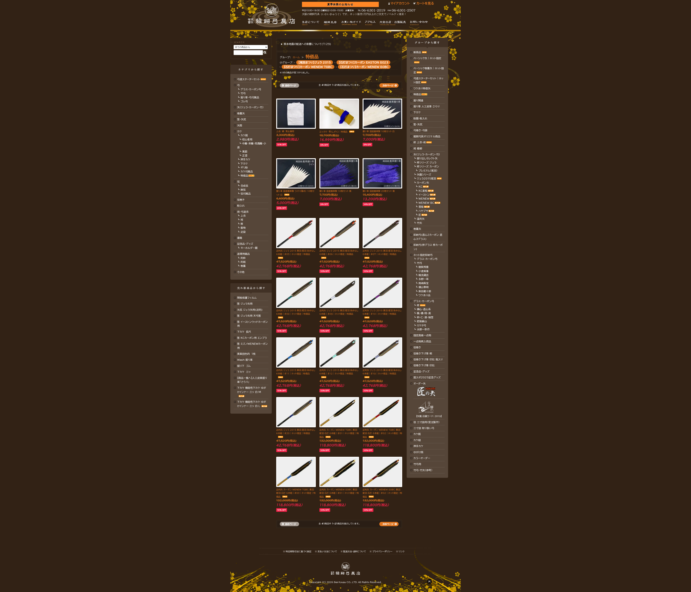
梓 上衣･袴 (420, 142)
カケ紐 (417, 440)
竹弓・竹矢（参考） (423, 470)
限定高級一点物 (422, 335)
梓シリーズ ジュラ (426, 162)
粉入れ (241, 205)
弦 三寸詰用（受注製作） (427, 422)
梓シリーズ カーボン (428, 166)
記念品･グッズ (422, 371)
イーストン (424, 194)
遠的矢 (420, 219)
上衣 (243, 216)
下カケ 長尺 (244, 332)
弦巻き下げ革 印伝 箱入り (428, 359)
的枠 (243, 258)
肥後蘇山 (422, 321)
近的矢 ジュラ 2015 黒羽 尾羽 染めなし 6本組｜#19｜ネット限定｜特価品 (382, 372)
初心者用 (247, 139)
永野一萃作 (423, 329)
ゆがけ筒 (418, 452)
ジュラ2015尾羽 (426, 178)
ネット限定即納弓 (423, 255)
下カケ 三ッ (244, 372)
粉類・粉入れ (420, 118)
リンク (401, 551)
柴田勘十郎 (425, 291)
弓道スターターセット (248, 79)
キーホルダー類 (249, 248)
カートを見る (425, 3)
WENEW (424, 198)
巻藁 (243, 266)
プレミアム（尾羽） (428, 170)
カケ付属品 (247, 171)
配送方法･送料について (354, 551)
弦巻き (241, 200)
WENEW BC (426, 203)
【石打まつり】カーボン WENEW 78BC (308, 66)
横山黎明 (424, 287)
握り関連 (418, 100)
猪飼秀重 (424, 267)
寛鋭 (244, 151)
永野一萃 (424, 279)
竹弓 (243, 93)
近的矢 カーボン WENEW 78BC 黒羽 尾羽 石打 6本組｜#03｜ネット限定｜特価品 (296, 493)
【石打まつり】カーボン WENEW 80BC (364, 66)
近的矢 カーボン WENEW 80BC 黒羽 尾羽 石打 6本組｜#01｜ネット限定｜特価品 (339, 493)
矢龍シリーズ (424, 174)
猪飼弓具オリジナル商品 (427, 136)
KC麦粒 (423, 191)
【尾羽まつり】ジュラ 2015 (314, 62)
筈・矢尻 (418, 124)
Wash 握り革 (245, 360)
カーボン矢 (423, 182)
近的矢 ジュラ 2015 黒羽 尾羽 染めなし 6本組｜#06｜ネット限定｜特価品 (338, 252)
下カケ (244, 163)
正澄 (244, 155)
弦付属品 (246, 193)
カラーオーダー (422, 458)
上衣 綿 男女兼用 (285, 131)
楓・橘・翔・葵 (424, 313)
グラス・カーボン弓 (251, 89)
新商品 (417, 52)
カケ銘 (244, 135)
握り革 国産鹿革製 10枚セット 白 (379, 131)
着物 (243, 228)
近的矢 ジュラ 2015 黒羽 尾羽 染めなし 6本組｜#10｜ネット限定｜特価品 (382, 312)
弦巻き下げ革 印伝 (424, 365)
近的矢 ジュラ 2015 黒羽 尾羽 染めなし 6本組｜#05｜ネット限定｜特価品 (295, 252)
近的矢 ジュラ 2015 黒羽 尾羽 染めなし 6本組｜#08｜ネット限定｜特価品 (295, 312)
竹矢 (419, 223)
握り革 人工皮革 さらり (427, 106)
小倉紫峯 (424, 271)
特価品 (244, 175)
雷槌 (421, 207)
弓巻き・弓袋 (420, 130)
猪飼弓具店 (271, 15)
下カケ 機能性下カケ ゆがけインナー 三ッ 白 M (251, 390)
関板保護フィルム (247, 298)
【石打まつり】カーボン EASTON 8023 (363, 62)
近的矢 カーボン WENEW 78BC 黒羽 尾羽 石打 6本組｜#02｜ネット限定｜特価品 (382, 433)
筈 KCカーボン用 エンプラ (252, 338)
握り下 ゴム (244, 366)
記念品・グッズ (245, 244)
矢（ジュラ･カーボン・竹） (427, 154)
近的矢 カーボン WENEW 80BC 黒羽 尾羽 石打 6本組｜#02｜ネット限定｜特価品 (382, 493)
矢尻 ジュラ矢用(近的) (250, 310)
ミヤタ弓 (421, 325)
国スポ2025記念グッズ (427, 377)
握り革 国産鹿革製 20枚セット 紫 (379, 191)
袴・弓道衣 (243, 212)
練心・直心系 (424, 309)
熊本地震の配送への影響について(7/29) (307, 44)
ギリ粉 (244, 167)
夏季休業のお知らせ (340, 4)
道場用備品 (243, 254)
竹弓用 (417, 464)
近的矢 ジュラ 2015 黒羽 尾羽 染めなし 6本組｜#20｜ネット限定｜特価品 (295, 431)
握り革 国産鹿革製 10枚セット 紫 (335, 191)
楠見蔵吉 (424, 275)
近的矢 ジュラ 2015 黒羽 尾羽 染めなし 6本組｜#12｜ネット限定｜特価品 (338, 372)
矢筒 (239, 125)
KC (421, 186)
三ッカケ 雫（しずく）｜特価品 (333, 132)
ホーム (296, 57)
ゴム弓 (244, 101)
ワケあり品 (424, 295)
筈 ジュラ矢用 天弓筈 (249, 316)
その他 (241, 272)
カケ (239, 131)
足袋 (243, 232)
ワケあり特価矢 (422, 88)
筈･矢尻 (241, 119)
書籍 (239, 238)
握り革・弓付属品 (250, 97)
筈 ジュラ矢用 (244, 303)
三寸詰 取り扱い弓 (424, 428)
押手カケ (245, 159)
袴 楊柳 (418, 148)
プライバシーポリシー (382, 551)
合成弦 (244, 186)
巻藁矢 (241, 113)
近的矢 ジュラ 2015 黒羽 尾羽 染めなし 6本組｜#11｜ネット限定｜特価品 (295, 372)
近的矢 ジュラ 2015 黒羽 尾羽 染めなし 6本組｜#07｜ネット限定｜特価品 (382, 252)
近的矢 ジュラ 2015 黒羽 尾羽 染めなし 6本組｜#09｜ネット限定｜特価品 (338, 312)
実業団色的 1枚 (246, 354)
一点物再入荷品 (422, 341)
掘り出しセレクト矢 (427, 158)
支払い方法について (327, 551)
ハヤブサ (423, 211)
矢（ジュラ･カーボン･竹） (250, 107)
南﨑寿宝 (424, 283)
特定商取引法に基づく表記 (298, 551)
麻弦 (243, 189)
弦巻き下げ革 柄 (423, 353)
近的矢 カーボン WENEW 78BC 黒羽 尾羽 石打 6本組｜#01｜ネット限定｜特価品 (339, 433)
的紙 (243, 262)
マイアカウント (400, 3)
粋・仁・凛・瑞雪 (425, 317)
